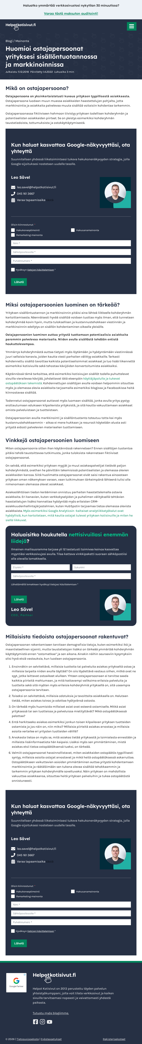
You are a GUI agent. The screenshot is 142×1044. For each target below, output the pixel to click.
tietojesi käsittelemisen (63, 584)
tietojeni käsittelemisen (40, 269)
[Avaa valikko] (131, 26)
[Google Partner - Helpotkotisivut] (16, 982)
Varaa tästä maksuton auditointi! (71, 13)
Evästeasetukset (51, 1039)
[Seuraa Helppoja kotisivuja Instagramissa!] (43, 1021)
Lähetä (19, 282)
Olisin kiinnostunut (22, 224)
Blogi (9, 41)
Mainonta (22, 41)
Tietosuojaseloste (28, 1039)
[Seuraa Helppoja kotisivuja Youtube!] (49, 1022)
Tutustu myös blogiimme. (51, 1013)
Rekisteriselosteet (114, 1039)
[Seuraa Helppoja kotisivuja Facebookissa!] (36, 1021)
